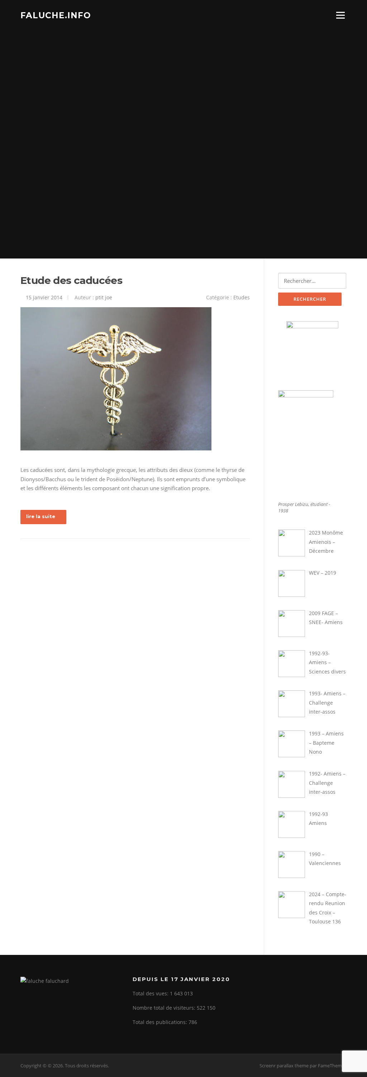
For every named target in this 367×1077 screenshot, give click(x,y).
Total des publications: (161, 1022)
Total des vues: (151, 993)
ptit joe (103, 297)
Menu (340, 15)
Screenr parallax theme (284, 1065)
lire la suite (40, 516)
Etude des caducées (71, 280)
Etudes (241, 297)
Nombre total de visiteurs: (165, 1007)
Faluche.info (55, 15)
